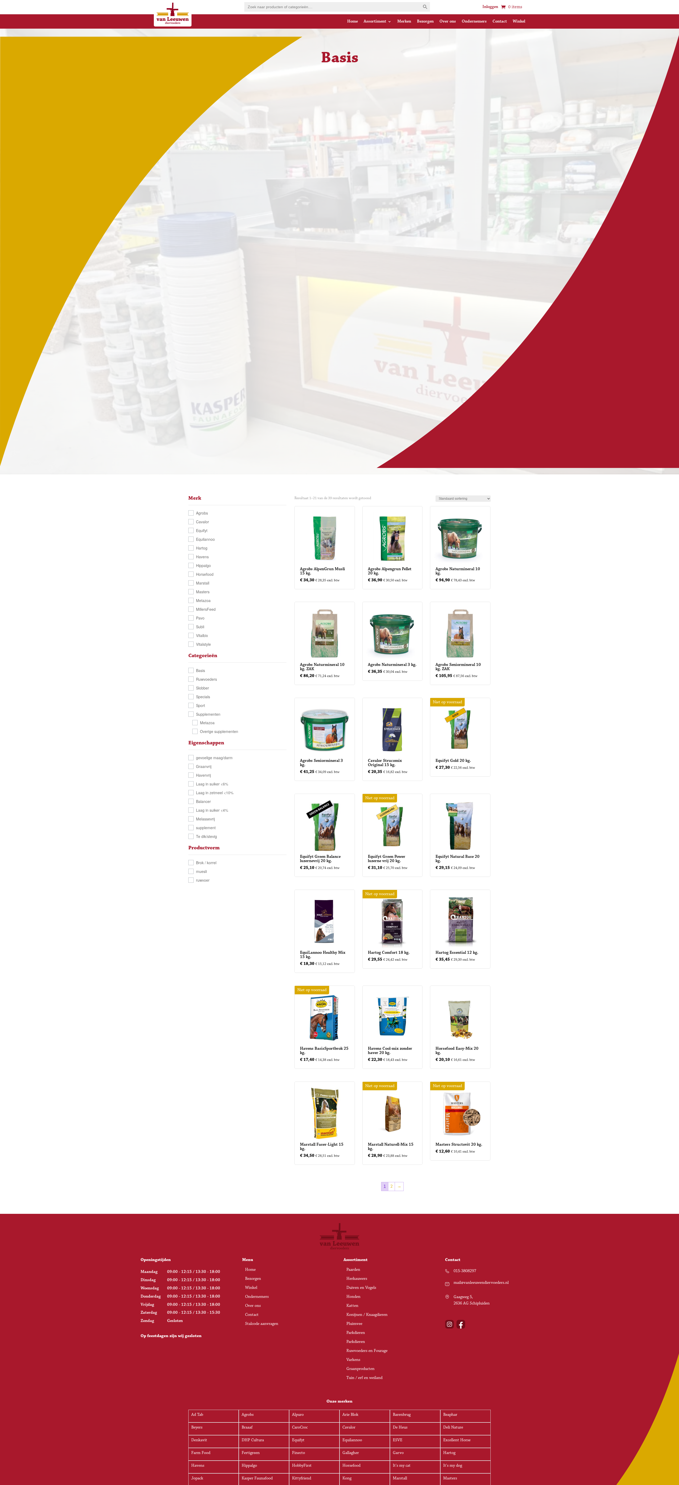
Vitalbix (202, 635)
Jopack (197, 1478)
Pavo (200, 618)
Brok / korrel (206, 862)
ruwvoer (203, 880)
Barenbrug (402, 1414)
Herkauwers (356, 1279)
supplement (206, 827)
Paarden (353, 1270)
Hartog (201, 548)
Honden (353, 1297)
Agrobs (202, 513)
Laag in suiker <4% (212, 810)
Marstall (202, 583)
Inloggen (490, 7)
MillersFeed (206, 609)
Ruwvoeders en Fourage (367, 1351)
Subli (200, 626)
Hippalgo (203, 565)
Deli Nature (453, 1427)
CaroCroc (300, 1427)
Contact (500, 22)
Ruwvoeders (206, 679)
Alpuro (298, 1414)
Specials (203, 696)
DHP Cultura (253, 1440)
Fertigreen (251, 1452)
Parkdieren (355, 1333)
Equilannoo (205, 539)
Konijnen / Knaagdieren (367, 1315)
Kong (346, 1478)
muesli (201, 871)
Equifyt (201, 530)
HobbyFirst (302, 1465)
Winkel (519, 22)
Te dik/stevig (206, 836)
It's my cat (402, 1465)
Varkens (353, 1360)
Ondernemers (474, 22)
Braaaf (247, 1427)
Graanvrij (203, 766)
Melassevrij (205, 818)
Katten (352, 1306)
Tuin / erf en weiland (364, 1378)
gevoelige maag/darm (214, 757)
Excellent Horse (457, 1440)
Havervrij (203, 775)
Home (352, 22)
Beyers (196, 1427)
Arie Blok (350, 1414)
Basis (200, 670)
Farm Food (200, 1452)
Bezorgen (425, 22)
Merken (404, 22)
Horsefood (205, 574)
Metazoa (203, 600)
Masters (203, 591)
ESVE (397, 1440)
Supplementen (208, 714)
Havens (202, 556)
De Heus (400, 1427)
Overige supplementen (219, 731)
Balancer (203, 801)
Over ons (447, 22)
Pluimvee (354, 1324)
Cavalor (202, 521)
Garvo (398, 1452)
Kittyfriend (301, 1478)
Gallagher (350, 1452)
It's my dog (452, 1465)
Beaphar (450, 1414)
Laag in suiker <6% (212, 784)
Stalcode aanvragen (261, 1324)
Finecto (298, 1452)
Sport (200, 705)
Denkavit (199, 1440)
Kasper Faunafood (257, 1478)
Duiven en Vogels (361, 1288)
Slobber (202, 688)
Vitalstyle (203, 644)
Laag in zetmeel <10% (214, 792)
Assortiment (375, 22)
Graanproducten (360, 1369)
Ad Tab (197, 1414)
